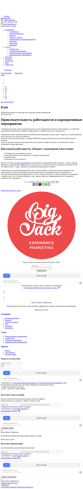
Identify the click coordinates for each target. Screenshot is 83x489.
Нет (57, 182)
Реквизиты (14, 43)
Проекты (8, 59)
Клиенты (8, 57)
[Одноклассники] (37, 184)
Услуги (7, 47)
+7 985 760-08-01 (9, 20)
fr (5, 94)
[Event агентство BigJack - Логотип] (7, 13)
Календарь (9, 61)
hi (5, 98)
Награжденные (10, 354)
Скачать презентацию (6, 17)
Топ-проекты (10, 352)
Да (53, 182)
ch (6, 96)
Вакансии (13, 45)
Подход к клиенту (16, 37)
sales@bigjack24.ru (9, 24)
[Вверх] (1, 391)
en (6, 89)
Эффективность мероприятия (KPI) (23, 39)
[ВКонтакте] (34, 184)
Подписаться (41, 270)
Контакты (13, 41)
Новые (7, 350)
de (6, 90)
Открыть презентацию (9, 483)
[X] (40, 184)
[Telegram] (49, 184)
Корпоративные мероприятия (20, 55)
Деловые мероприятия (18, 51)
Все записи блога (7, 102)
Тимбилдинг (14, 49)
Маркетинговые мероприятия (20, 53)
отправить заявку (7, 428)
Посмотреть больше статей (11, 190)
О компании (9, 30)
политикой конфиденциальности (25, 383)
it (5, 92)
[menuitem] (8, 487)
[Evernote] (43, 184)
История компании (17, 34)
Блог (7, 63)
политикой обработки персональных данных (40, 288)
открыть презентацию (9, 477)
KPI (55, 163)
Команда (13, 35)
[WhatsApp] (46, 184)
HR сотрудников (23, 163)
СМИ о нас (9, 65)
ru (6, 87)
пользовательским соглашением (50, 383)
